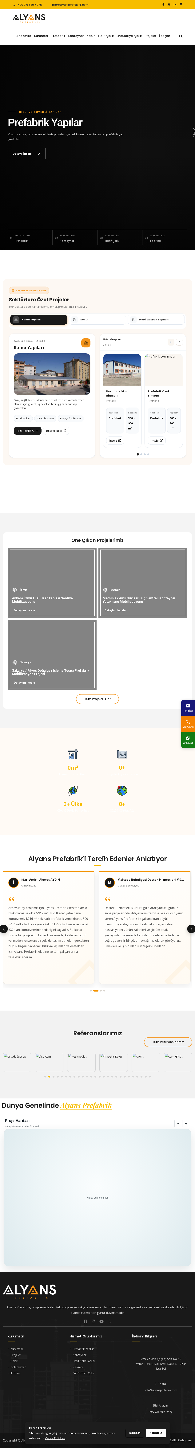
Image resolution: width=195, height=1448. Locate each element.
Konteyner (76, 36)
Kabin (91, 36)
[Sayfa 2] (141, 454)
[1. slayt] (91, 991)
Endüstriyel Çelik (129, 36)
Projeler (150, 36)
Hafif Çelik (106, 36)
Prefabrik (58, 36)
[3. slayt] (99, 991)
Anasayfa (23, 36)
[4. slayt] (104, 991)
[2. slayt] (94, 991)
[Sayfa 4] (148, 454)
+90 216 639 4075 (30, 5)
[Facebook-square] (85, 1321)
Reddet (135, 1433)
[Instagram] (93, 1321)
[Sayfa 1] (138, 454)
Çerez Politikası (55, 1438)
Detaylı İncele (27, 153)
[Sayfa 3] (145, 454)
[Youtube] (101, 1321)
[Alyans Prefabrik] (29, 18)
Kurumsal (41, 36)
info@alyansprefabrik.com (70, 5)
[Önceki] (171, 342)
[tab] (45, 1077)
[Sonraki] (179, 342)
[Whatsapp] (109, 1321)
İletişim (164, 36)
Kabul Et (156, 1433)
